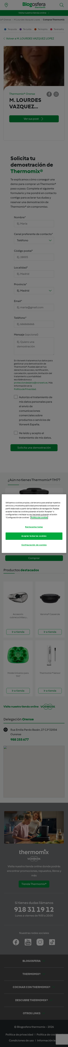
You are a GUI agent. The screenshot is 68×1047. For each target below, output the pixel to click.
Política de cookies (39, 517)
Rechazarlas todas (34, 527)
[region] (34, 523)
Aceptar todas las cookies (33, 536)
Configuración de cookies (34, 545)
